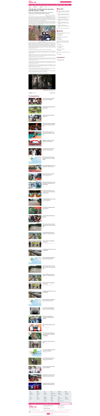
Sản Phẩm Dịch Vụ (60, 398)
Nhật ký (45, 392)
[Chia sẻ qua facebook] (33, 92)
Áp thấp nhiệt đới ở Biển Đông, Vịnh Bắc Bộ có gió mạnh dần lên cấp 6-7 (63, 17)
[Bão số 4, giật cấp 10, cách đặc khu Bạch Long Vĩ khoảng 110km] (35, 260)
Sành (64, 4)
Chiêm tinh (45, 398)
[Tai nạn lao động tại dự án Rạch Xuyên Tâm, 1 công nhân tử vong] (35, 235)
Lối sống (38, 392)
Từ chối (52, 413)
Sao (32, 4)
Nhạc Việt (66, 392)
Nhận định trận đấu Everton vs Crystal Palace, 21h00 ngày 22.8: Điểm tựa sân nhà (63, 15)
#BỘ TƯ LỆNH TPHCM (47, 327)
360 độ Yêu (45, 394)
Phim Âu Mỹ (59, 393)
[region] (42, 81)
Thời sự (31, 399)
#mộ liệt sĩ (45, 360)
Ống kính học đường (53, 395)
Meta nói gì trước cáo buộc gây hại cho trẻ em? (63, 53)
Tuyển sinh (52, 392)
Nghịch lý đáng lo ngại (60, 46)
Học (41, 4)
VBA (37, 395)
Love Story (45, 393)
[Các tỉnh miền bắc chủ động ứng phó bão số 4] (35, 118)
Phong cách (38, 393)
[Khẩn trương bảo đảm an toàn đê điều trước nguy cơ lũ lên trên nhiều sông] (35, 227)
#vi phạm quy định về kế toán (48, 243)
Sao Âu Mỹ (31, 394)
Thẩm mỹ (38, 399)
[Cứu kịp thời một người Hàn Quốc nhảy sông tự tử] (35, 210)
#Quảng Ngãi (46, 336)
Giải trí (51, 399)
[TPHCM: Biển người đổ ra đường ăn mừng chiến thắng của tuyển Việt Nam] (35, 126)
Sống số (59, 399)
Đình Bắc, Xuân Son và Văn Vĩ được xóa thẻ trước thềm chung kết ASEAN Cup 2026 (63, 20)
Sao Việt (31, 392)
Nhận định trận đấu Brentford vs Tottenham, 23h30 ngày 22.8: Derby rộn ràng (64, 26)
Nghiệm (57, 4)
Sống (35, 4)
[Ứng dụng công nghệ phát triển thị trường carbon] (35, 110)
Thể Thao (31, 398)
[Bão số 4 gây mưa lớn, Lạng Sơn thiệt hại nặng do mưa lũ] (35, 177)
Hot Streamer (66, 399)
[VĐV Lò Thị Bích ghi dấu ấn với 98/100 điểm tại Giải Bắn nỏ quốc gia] (35, 135)
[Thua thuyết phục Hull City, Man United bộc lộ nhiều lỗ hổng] (35, 151)
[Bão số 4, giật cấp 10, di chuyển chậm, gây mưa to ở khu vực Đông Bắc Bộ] (35, 160)
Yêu (38, 4)
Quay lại (31, 92)
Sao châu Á (31, 393)
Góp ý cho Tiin (53, 92)
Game (68, 4)
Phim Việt (59, 392)
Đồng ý (48, 413)
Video (61, 4)
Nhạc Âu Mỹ (66, 394)
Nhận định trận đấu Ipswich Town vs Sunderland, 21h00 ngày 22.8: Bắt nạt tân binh (63, 23)
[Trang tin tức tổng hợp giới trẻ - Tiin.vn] (32, 1)
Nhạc (51, 4)
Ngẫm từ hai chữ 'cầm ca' (60, 49)
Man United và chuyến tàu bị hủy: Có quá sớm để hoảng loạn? (63, 33)
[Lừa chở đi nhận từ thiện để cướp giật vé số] (35, 218)
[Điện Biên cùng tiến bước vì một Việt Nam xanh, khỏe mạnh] (35, 143)
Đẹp (53, 4)
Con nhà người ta (53, 393)
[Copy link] (35, 92)
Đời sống (52, 398)
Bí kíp (51, 394)
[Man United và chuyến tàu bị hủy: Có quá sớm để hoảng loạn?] (35, 101)
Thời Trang (38, 398)
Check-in (38, 394)
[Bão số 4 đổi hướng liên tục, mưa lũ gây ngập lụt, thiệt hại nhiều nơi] (35, 168)
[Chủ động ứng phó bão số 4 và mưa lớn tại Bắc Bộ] (35, 252)
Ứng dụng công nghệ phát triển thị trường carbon (62, 37)
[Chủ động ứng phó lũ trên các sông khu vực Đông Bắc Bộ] (35, 202)
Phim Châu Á (59, 394)
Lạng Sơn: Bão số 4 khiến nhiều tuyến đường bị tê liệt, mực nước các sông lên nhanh (63, 42)
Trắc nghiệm (45, 399)
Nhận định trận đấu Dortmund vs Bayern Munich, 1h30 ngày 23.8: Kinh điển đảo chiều (63, 12)
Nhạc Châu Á (66, 393)
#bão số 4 (45, 352)
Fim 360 (47, 4)
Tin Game (66, 398)
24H (44, 4)
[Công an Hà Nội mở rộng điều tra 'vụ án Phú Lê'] (35, 244)
